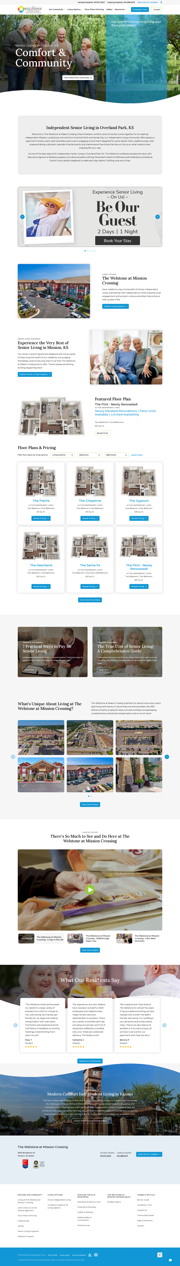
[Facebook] (159, 1254)
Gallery (109, 9)
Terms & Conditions (79, 1255)
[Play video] (90, 890)
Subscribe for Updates (147, 2)
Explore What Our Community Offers (90, 1121)
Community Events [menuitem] (145, 1215)
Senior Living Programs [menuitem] (28, 1231)
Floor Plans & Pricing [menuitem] (27, 1216)
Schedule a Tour (140, 9)
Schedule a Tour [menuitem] (144, 1205)
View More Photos (90, 804)
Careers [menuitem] (140, 1226)
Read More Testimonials (90, 1061)
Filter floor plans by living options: (33, 455)
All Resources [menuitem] (84, 1225)
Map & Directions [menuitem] (145, 1220)
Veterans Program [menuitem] (26, 1236)
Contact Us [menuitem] (142, 1210)
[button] (22, 217)
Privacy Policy (65, 1255)
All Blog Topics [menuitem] (114, 1202)
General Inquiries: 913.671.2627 (91, 2)
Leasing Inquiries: (121, 2)
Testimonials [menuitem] (23, 1221)
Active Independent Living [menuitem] (59, 1200)
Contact (156, 9)
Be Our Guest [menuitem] (143, 1200)
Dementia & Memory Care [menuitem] (89, 1202)
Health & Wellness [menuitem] (86, 1212)
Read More (29, 670)
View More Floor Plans (90, 600)
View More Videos (90, 950)
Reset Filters (137, 455)
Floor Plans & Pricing (94, 9)
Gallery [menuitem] (21, 1226)
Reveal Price (102, 433)
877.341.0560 (52, 1255)
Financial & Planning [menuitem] (87, 1207)
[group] (90, 217)
